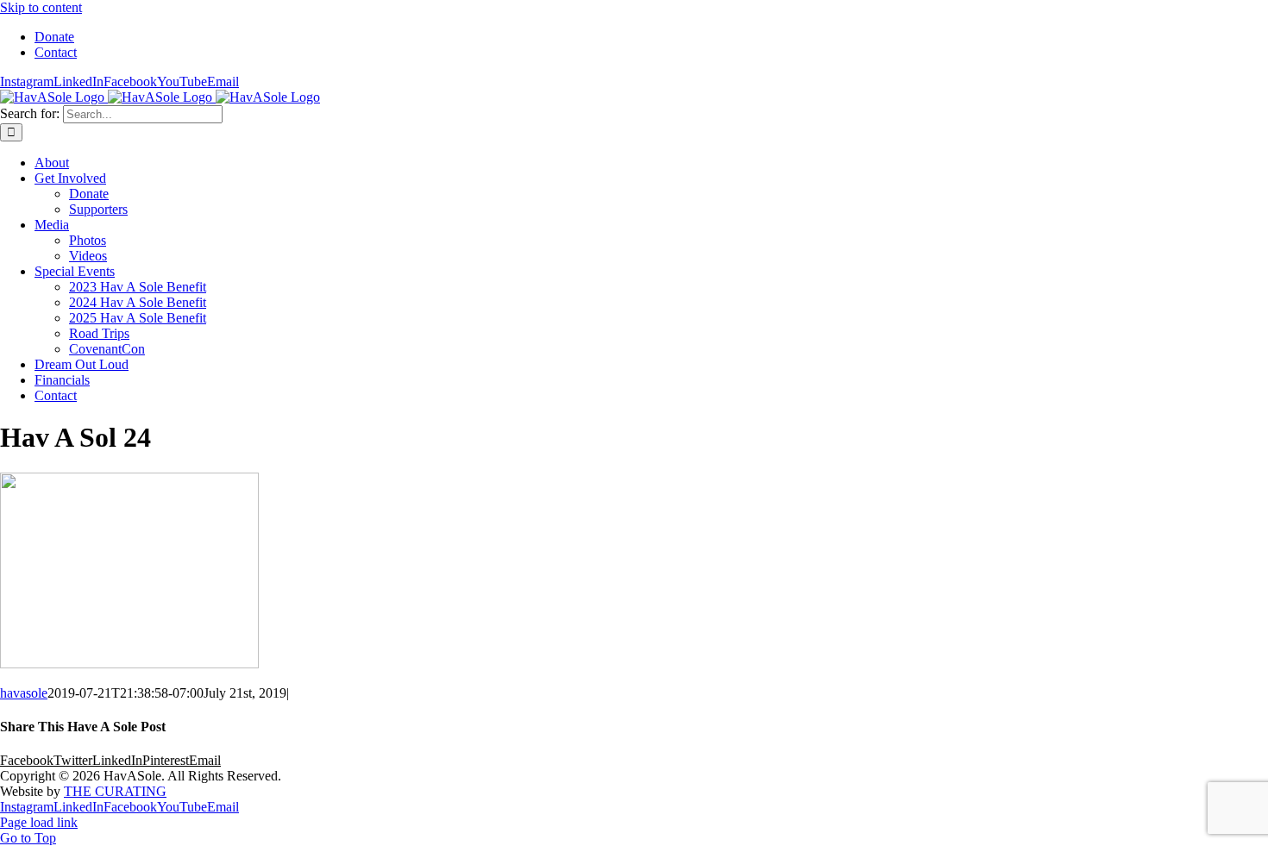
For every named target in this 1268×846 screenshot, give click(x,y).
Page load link (39, 822)
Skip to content (41, 7)
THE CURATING (115, 791)
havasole (23, 693)
